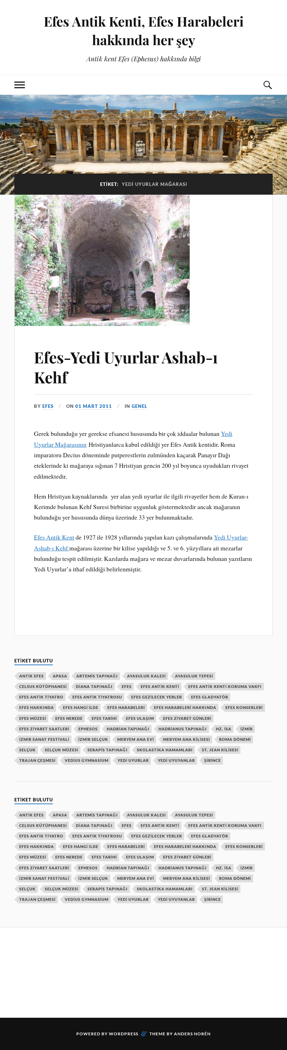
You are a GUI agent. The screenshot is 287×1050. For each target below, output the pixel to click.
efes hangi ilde (80, 707)
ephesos (88, 728)
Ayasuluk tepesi (194, 676)
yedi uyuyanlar (176, 760)
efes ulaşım (140, 718)
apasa (60, 676)
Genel (139, 406)
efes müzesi (32, 718)
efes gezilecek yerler (156, 697)
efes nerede (69, 718)
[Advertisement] (141, 971)
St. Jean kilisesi (220, 749)
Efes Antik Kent (54, 537)
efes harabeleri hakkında (185, 707)
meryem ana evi (135, 739)
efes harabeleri (126, 707)
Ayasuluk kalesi (146, 676)
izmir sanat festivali (44, 739)
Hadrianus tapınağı (183, 728)
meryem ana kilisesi (186, 739)
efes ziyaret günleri (187, 718)
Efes (127, 686)
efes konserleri (244, 707)
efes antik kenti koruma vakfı (225, 686)
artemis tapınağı (97, 676)
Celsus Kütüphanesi (43, 686)
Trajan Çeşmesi (37, 760)
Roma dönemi (235, 739)
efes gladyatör (209, 697)
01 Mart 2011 (93, 406)
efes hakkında (36, 707)
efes (48, 406)
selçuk (27, 749)
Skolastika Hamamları (165, 749)
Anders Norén (192, 1033)
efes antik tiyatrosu (97, 697)
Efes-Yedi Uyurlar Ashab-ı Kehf (126, 367)
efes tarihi (104, 718)
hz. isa (223, 728)
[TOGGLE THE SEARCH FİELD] (267, 85)
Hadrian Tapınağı (128, 728)
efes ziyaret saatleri (44, 728)
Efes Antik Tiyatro (41, 697)
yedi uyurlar (133, 760)
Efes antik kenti (160, 686)
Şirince (212, 760)
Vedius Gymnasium (86, 760)
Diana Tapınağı (94, 686)
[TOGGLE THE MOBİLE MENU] (19, 85)
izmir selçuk (93, 739)
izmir (246, 728)
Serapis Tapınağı (108, 749)
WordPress (123, 1033)
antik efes (31, 676)
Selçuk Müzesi (61, 749)
